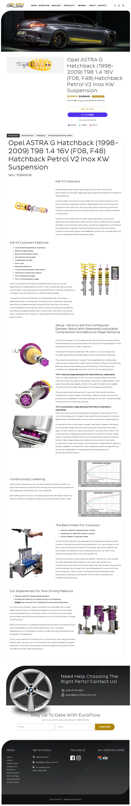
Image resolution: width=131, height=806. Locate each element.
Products (11, 770)
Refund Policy (13, 773)
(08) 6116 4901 (42, 757)
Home (9, 757)
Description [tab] (13, 136)
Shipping (81, 100)
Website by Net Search (72, 799)
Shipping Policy (13, 779)
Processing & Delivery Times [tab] (60, 136)
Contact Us (12, 766)
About (9, 760)
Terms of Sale (13, 776)
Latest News (12, 763)
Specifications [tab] (27, 136)
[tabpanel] (65, 398)
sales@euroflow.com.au (47, 762)
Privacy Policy (13, 782)
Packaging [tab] (41, 136)
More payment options (87, 120)
